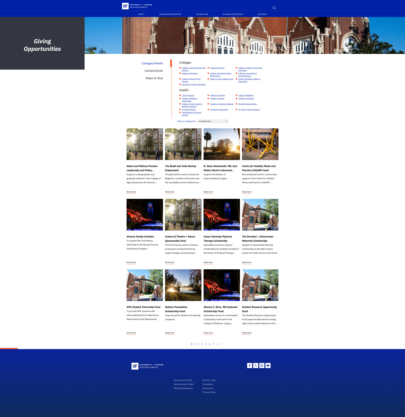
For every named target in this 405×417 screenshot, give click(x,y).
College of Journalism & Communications (247, 74)
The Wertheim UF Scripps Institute (191, 114)
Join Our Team (209, 380)
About (141, 14)
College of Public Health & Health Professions (192, 105)
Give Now (262, 14)
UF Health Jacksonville (219, 110)
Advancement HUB (183, 380)
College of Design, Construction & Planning (250, 69)
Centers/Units (154, 71)
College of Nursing (217, 98)
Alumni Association (233, 14)
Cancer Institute (188, 95)
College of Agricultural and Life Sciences (193, 69)
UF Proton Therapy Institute (249, 110)
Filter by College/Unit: (186, 121)
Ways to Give (154, 78)
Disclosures (207, 388)
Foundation (202, 14)
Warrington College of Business (194, 84)
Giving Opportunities (170, 14)
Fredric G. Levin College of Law (221, 79)
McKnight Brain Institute (247, 104)
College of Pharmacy (246, 98)
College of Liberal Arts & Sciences (191, 80)
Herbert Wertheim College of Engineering (249, 80)
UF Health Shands (189, 110)
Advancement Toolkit (184, 384)
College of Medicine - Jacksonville (190, 99)
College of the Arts (217, 68)
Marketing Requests (183, 388)
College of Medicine (245, 95)
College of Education (190, 73)
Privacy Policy (208, 392)
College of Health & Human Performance (220, 74)
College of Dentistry (217, 95)
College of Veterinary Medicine (221, 104)
